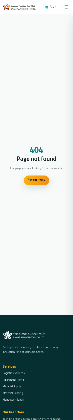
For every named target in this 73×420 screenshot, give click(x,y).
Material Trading (13, 393)
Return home (36, 180)
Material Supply (12, 387)
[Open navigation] (66, 7)
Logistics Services (14, 373)
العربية (54, 6)
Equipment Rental (14, 380)
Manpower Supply (13, 400)
